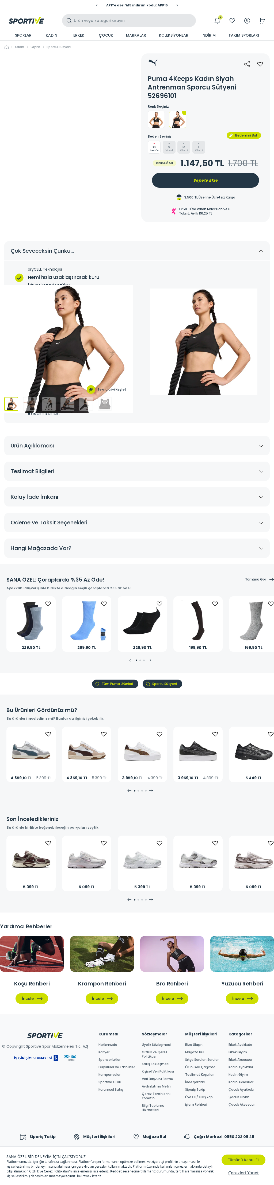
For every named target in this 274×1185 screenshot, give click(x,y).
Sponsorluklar (109, 1060)
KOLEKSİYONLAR (173, 35)
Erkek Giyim (238, 1052)
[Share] (247, 64)
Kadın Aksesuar (241, 1082)
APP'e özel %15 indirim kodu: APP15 (137, 5)
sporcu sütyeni (59, 47)
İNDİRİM (208, 35)
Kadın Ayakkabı (241, 1067)
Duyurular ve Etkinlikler (116, 1067)
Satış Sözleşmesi (155, 1064)
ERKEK (78, 35)
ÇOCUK (106, 35)
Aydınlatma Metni (156, 1086)
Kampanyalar (109, 1075)
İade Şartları (195, 1082)
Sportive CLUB (109, 1082)
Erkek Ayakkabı (240, 1045)
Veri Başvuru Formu (157, 1079)
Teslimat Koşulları (199, 1075)
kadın (19, 47)
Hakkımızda (107, 1045)
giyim (35, 47)
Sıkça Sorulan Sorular (202, 1060)
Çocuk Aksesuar (242, 1104)
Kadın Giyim (238, 1075)
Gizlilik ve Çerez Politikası (155, 1054)
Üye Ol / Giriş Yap (199, 1097)
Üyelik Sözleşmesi (156, 1045)
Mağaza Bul (194, 1052)
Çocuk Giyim (239, 1097)
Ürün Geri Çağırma (200, 1067)
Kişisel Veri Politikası (158, 1071)
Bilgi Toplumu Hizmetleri (153, 1108)
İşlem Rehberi (196, 1104)
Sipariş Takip (195, 1089)
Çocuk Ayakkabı (241, 1089)
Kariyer (103, 1052)
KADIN (51, 35)
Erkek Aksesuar (240, 1060)
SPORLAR (23, 35)
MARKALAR (136, 35)
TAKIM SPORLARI (244, 35)
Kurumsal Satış (110, 1089)
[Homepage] (26, 20)
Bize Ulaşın (194, 1045)
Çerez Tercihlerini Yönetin (156, 1096)
